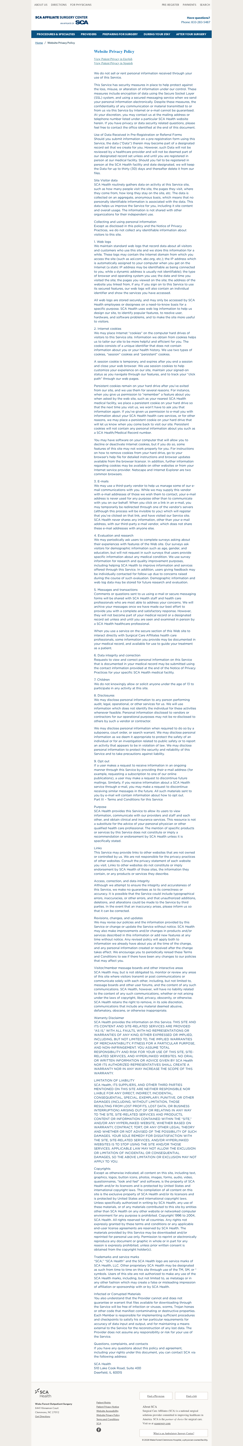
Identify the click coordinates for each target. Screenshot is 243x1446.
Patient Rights (103, 1402)
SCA (98, 1423)
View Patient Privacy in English (113, 59)
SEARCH (205, 4)
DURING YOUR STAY (157, 34)
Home (39, 42)
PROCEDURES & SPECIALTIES (56, 34)
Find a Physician (155, 1396)
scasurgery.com (162, 1423)
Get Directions (42, 1416)
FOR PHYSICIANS (81, 4)
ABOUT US (40, 4)
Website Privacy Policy (108, 1415)
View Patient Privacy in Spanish (113, 63)
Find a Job (191, 1396)
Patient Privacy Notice (107, 1406)
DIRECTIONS (59, 4)
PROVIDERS (89, 34)
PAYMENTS (189, 4)
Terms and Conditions (107, 1419)
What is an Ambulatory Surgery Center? (173, 1433)
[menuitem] (41, 5)
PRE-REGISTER (170, 4)
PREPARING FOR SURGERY (120, 34)
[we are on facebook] (98, 1430)
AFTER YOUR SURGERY (191, 34)
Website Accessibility (107, 1410)
